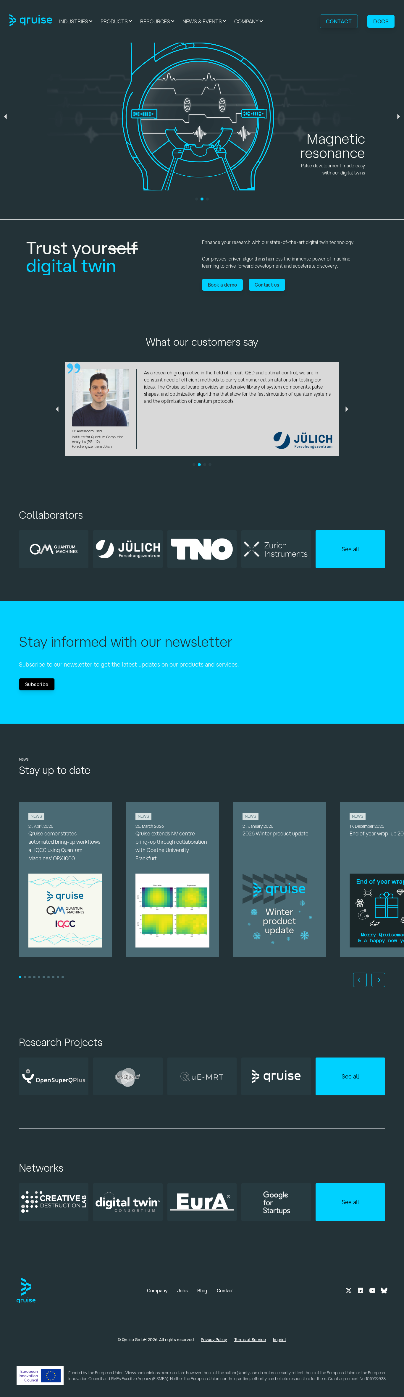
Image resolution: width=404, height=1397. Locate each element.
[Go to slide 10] (63, 977)
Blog (202, 1290)
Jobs (182, 1290)
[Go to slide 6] (44, 977)
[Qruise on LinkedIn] (360, 1290)
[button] (76, 21)
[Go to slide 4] (34, 977)
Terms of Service (250, 1339)
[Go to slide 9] (58, 977)
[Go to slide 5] (39, 977)
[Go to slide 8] (53, 977)
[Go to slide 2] (25, 977)
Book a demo (222, 284)
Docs (381, 21)
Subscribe (37, 684)
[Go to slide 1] (20, 977)
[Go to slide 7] (48, 977)
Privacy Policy (214, 1339)
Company (157, 1290)
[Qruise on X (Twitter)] (348, 1290)
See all (350, 549)
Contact (339, 21)
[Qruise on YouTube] (372, 1290)
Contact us (267, 284)
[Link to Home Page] (30, 21)
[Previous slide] (360, 980)
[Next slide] (378, 980)
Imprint (279, 1339)
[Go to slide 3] (29, 977)
